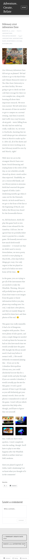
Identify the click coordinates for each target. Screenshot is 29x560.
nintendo (11, 41)
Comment (21, 520)
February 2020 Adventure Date (10, 26)
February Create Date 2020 (13, 537)
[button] (8, 421)
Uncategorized (9, 36)
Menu (24, 7)
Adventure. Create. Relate (10, 7)
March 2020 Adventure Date (14, 544)
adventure (7, 33)
